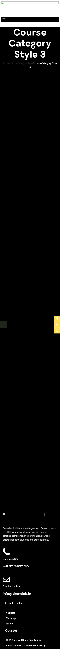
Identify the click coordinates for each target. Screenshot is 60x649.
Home (6, 63)
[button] (30, 19)
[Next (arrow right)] (3, 324)
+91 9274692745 (16, 566)
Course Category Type (21, 63)
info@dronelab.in (17, 593)
